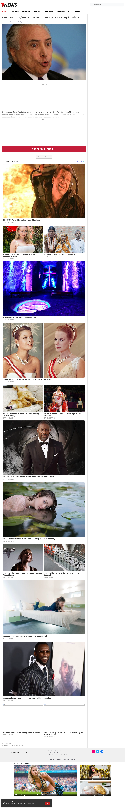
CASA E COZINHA (48, 11)
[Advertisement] (44, 97)
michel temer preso (20, 745)
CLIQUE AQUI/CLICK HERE (65, 754)
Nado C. (26, 22)
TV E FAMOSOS (14, 11)
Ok (47, 803)
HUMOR (70, 11)
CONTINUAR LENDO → (44, 149)
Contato (13, 752)
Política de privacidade (23, 752)
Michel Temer (8, 745)
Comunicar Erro (43, 156)
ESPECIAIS (78, 11)
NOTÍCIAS (4, 11)
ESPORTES (36, 11)
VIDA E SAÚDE (26, 11)
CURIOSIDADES (60, 11)
